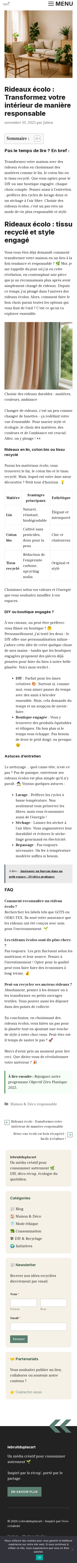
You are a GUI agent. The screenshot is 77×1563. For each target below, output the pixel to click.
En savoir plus (24, 1492)
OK (39, 1557)
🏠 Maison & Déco (25, 1216)
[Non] (72, 1549)
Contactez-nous (29, 1392)
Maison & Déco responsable (33, 1104)
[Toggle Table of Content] (35, 138)
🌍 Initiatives (21, 1246)
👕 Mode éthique (24, 1223)
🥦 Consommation (25, 1231)
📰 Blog (17, 1209)
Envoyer (19, 1339)
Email (15, 1318)
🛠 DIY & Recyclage (26, 1238)
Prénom (14, 1309)
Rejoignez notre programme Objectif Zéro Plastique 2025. (37, 1082)
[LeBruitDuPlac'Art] (6, 3)
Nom (43, 1309)
